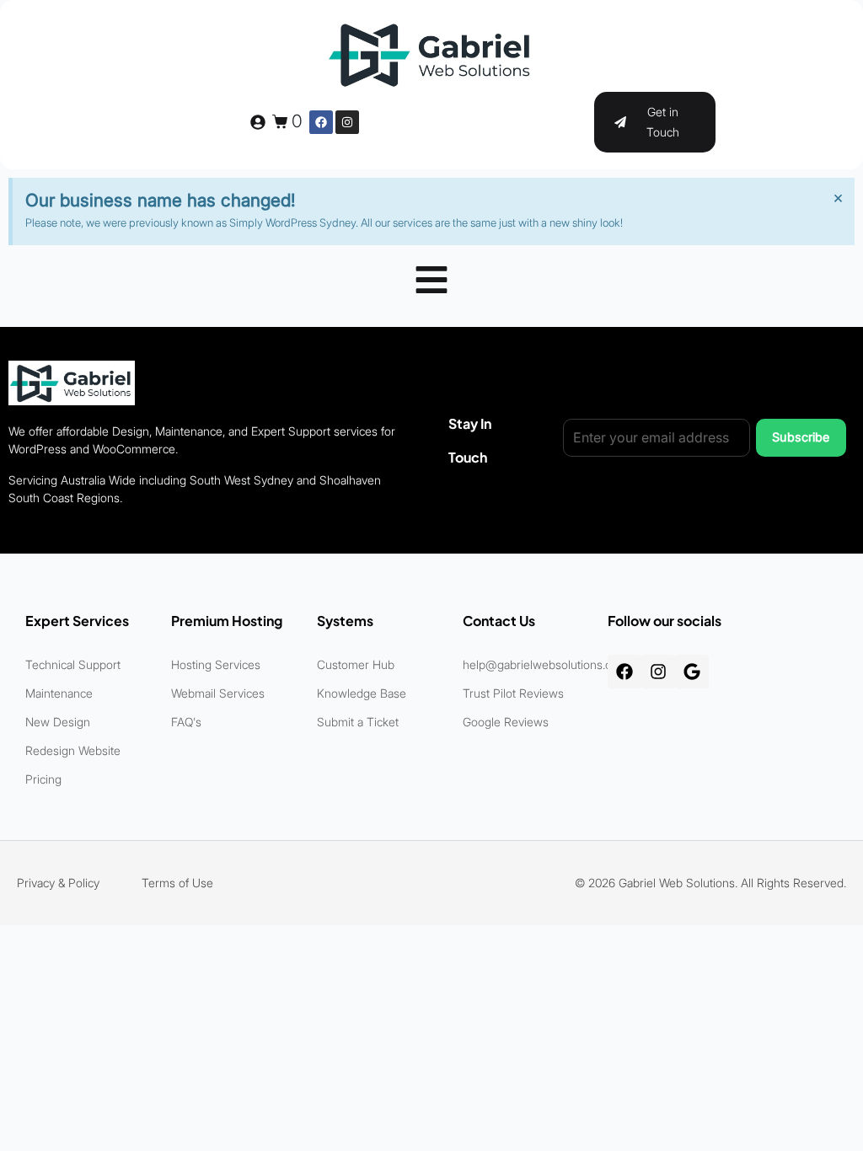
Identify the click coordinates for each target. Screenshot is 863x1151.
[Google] (692, 671)
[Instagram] (347, 122)
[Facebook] (321, 122)
